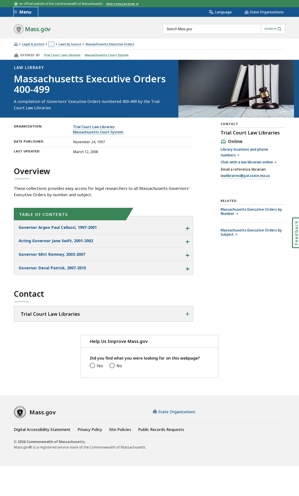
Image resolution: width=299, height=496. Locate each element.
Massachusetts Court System (106, 55)
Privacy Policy (89, 429)
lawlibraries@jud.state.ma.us (245, 175)
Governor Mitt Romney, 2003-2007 (52, 254)
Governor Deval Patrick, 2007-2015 (52, 267)
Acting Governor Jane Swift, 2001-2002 (56, 240)
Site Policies (120, 429)
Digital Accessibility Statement (42, 429)
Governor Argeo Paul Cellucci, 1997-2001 (58, 227)
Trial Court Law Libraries (62, 55)
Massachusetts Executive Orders (110, 44)
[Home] (15, 44)
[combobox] (224, 29)
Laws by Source (70, 44)
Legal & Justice (33, 44)
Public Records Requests (161, 429)
